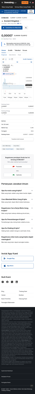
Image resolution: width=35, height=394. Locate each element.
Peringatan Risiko (6, 382)
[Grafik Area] (6, 59)
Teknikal (17, 50)
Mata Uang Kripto (7, 7)
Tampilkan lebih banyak (17, 139)
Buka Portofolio (6, 299)
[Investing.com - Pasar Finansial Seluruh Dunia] (10, 2)
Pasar (19, 55)
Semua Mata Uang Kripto (23, 7)
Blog (2, 291)
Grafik (10, 50)
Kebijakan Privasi (5, 376)
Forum (25, 50)
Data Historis (12, 55)
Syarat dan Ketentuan (7, 370)
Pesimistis (19, 166)
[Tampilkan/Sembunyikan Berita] (12, 59)
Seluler (3, 295)
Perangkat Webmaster (8, 302)
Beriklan (21, 295)
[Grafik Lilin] (3, 59)
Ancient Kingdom (9, 149)
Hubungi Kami (23, 299)
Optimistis (19, 175)
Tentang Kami (23, 291)
